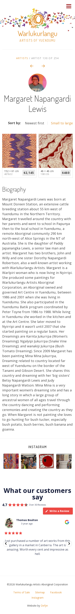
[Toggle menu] (68, 6)
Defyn (44, 605)
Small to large (62, 123)
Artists (22, 58)
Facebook (56, 592)
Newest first (34, 123)
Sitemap (40, 592)
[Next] (43, 65)
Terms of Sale (21, 592)
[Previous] (31, 65)
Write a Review (59, 511)
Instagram (37, 447)
